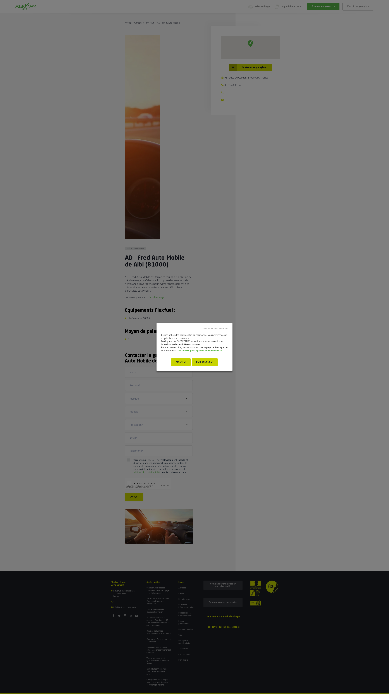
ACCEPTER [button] (181, 362)
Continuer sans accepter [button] (215, 328)
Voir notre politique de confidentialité (200, 350)
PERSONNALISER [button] (204, 362)
